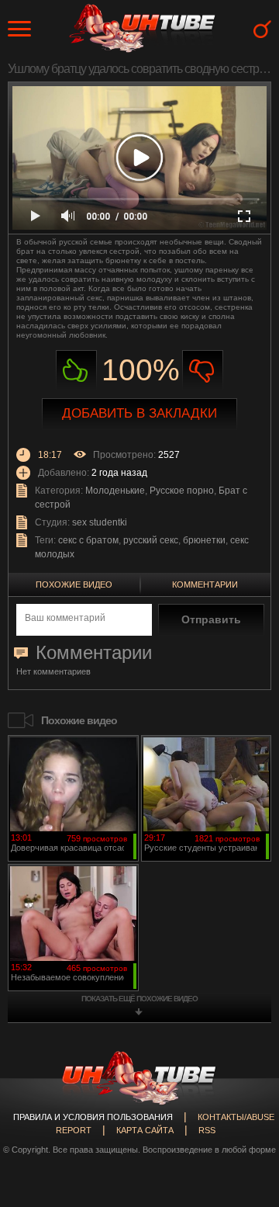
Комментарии (205, 584)
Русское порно (182, 490)
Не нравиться (202, 370)
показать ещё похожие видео (139, 998)
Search (262, 29)
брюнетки (204, 540)
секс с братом (88, 540)
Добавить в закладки (139, 413)
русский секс (150, 540)
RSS (206, 1130)
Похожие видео (74, 584)
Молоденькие (115, 490)
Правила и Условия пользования (93, 1117)
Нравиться (76, 370)
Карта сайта (145, 1130)
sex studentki (99, 522)
